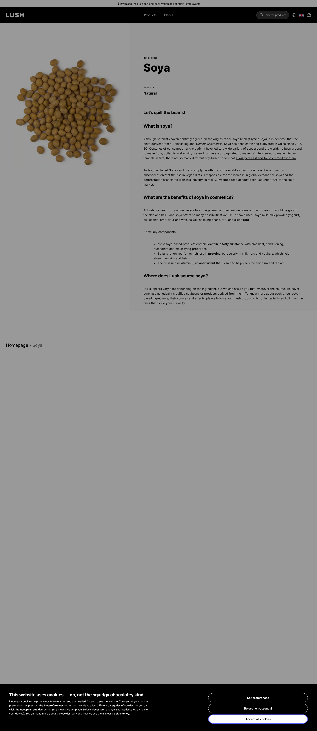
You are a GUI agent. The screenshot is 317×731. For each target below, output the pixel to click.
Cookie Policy (120, 713)
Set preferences (258, 698)
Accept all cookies (258, 719)
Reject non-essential (258, 708)
